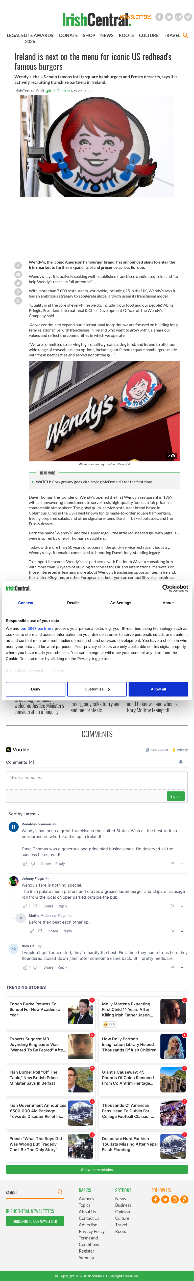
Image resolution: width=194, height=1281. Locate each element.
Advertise (88, 1224)
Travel (121, 1224)
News (120, 1198)
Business (123, 1205)
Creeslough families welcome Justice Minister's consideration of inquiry (39, 705)
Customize (94, 689)
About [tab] (168, 603)
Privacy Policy (92, 1231)
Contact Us (89, 1218)
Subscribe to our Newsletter (35, 1221)
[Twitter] (169, 17)
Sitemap (86, 1257)
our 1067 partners (37, 628)
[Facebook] (159, 17)
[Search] (185, 36)
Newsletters (136, 17)
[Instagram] (179, 17)
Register (86, 1251)
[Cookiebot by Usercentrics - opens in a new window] (166, 588)
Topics (84, 1205)
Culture (122, 1218)
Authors (86, 1198)
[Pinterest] (188, 17)
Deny (35, 689)
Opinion (122, 1211)
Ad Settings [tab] (120, 603)
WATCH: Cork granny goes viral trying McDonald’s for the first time (94, 481)
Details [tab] (73, 603)
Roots (120, 1231)
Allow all (158, 689)
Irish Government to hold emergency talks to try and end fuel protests (95, 703)
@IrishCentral (57, 90)
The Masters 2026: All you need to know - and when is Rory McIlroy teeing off (152, 703)
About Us (87, 1211)
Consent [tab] (25, 603)
